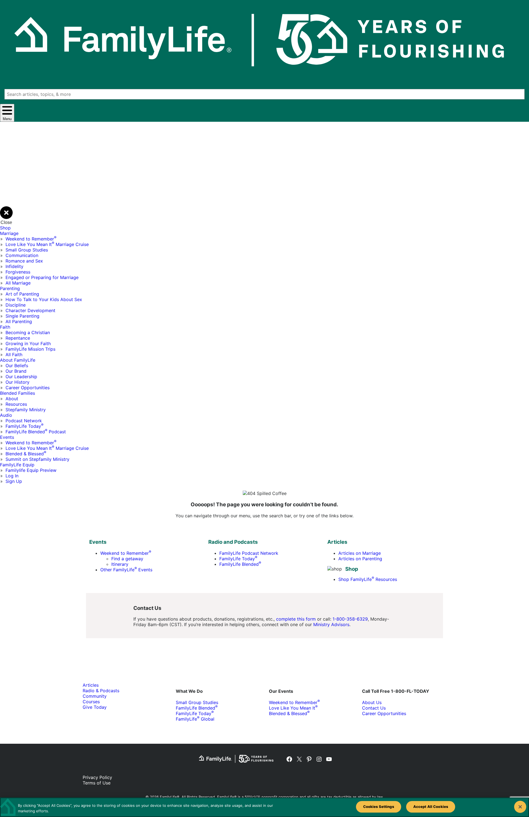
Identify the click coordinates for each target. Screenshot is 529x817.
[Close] (520, 807)
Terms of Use (96, 783)
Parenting (10, 288)
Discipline (16, 305)
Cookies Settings (378, 806)
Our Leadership (21, 376)
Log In (12, 475)
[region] (264, 807)
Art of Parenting (22, 294)
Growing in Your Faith (28, 343)
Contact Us (374, 708)
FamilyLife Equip (17, 464)
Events (7, 437)
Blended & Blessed (26, 453)
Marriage (9, 233)
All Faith (14, 354)
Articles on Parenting (360, 558)
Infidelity (14, 266)
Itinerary (119, 564)
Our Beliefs (17, 365)
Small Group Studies (27, 250)
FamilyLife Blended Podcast (36, 431)
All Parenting (19, 321)
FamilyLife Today (25, 426)
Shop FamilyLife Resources (367, 579)
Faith (5, 327)
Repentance (18, 338)
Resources (16, 404)
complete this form (296, 619)
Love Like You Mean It (293, 708)
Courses (91, 701)
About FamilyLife (17, 360)
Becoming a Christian (28, 332)
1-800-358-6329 (350, 619)
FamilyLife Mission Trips (30, 349)
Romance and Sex (24, 261)
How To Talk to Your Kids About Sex (44, 299)
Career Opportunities (28, 387)
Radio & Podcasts (101, 690)
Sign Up (14, 481)
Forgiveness (18, 272)
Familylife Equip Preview (31, 470)
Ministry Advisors (331, 624)
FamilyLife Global (195, 719)
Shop (5, 228)
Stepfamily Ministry (26, 409)
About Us (372, 702)
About (12, 398)
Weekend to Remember (31, 239)
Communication (22, 255)
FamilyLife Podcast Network (248, 553)
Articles (91, 685)
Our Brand (16, 371)
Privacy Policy (97, 777)
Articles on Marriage (359, 553)
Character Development (30, 310)
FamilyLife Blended (240, 564)
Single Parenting (22, 316)
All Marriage (18, 283)
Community (95, 696)
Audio (6, 415)
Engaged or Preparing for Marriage (42, 277)
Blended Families (17, 393)
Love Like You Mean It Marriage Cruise (47, 244)
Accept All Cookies (430, 806)
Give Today (95, 707)
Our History (17, 382)
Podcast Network (24, 420)
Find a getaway (127, 558)
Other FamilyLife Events (126, 569)
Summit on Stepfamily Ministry (37, 459)
